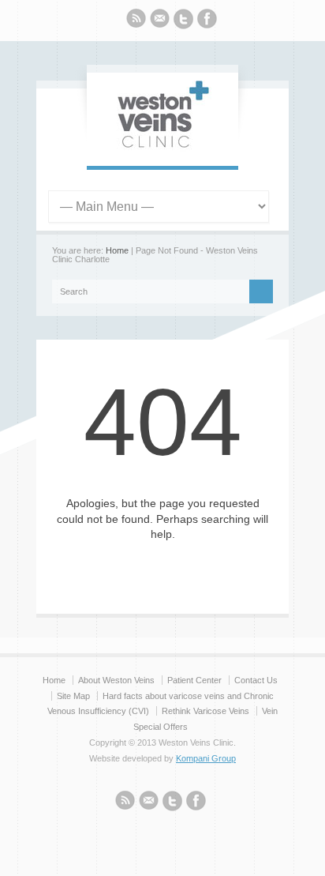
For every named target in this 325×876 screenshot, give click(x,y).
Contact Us (256, 680)
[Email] (160, 20)
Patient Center (194, 680)
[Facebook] (207, 21)
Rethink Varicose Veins (205, 711)
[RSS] (136, 20)
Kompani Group (206, 758)
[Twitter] (183, 21)
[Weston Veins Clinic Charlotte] (162, 150)
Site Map (73, 696)
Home (117, 250)
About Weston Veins (116, 680)
